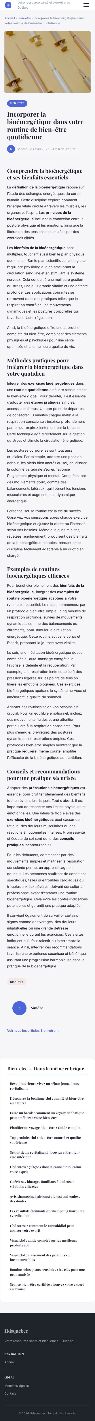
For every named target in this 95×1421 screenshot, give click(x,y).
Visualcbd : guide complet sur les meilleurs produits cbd (43, 1242)
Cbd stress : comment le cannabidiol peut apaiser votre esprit (42, 1228)
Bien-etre (24, 18)
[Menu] (86, 5)
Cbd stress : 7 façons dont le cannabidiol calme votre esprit (46, 1169)
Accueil (9, 18)
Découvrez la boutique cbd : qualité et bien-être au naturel (47, 1100)
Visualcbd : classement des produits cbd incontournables (41, 1257)
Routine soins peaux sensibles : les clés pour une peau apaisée (47, 1271)
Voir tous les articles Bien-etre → (33, 1030)
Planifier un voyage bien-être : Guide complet (45, 1127)
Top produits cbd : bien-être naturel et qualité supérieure (45, 1139)
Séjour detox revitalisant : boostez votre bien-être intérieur (45, 1154)
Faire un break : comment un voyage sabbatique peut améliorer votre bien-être (47, 1115)
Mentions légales (16, 1385)
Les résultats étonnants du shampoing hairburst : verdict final (47, 1213)
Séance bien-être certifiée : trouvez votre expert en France (47, 1286)
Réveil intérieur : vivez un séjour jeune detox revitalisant (44, 1085)
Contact (10, 1393)
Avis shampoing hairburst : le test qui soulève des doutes (45, 1198)
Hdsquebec (16, 1331)
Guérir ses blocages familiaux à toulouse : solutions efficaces (42, 1183)
